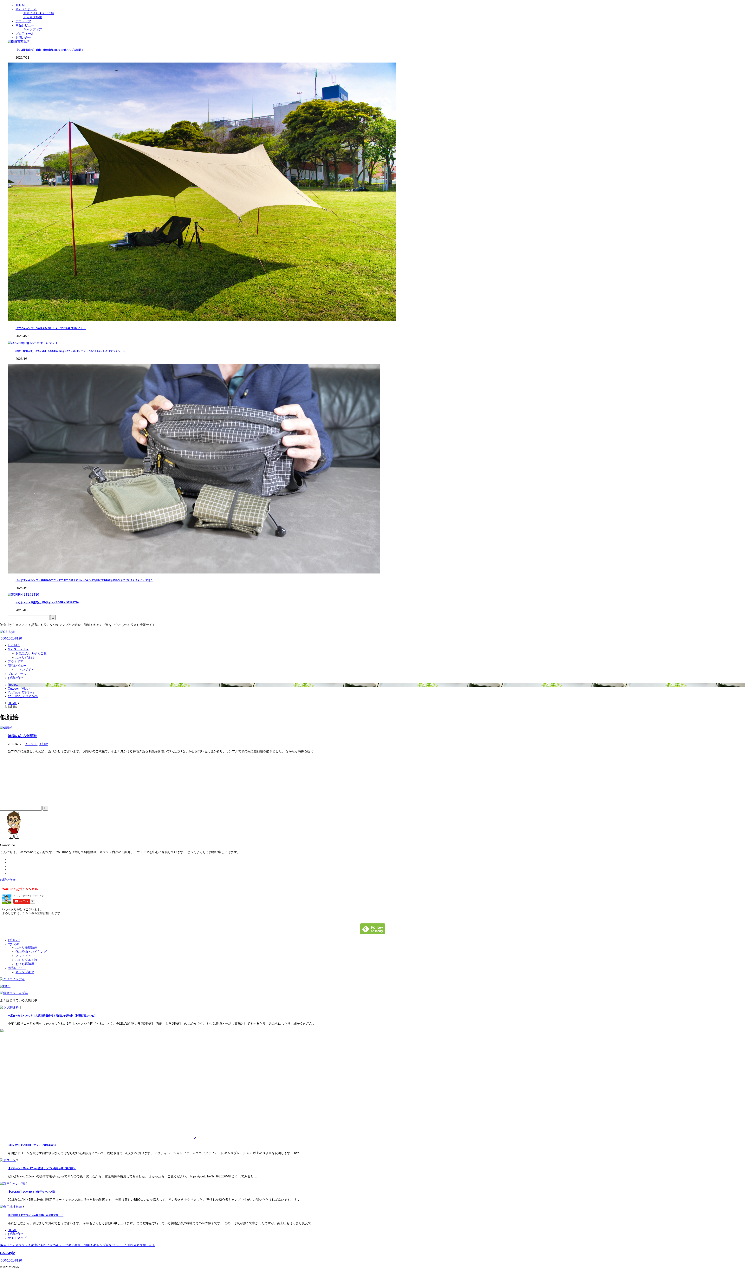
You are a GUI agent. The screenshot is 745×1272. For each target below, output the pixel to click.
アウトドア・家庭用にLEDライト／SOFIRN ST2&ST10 (47, 602)
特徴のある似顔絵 (22, 736)
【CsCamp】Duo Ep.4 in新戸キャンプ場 (31, 1191)
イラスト (31, 744)
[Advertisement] (29, 781)
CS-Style (7, 1253)
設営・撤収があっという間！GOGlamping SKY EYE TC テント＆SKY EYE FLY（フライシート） (72, 351)
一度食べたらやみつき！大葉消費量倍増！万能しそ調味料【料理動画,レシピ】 (52, 1015)
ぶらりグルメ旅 (26, 959)
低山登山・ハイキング (31, 951)
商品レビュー (17, 665)
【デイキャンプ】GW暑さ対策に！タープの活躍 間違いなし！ (51, 328)
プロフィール (17, 673)
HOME (12, 1230)
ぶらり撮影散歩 (26, 947)
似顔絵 (43, 744)
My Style (14, 944)
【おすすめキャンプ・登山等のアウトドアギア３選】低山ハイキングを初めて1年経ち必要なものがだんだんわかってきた (84, 580)
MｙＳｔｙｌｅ (18, 649)
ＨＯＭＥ (14, 645)
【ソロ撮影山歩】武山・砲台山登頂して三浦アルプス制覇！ (50, 49)
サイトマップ (17, 1238)
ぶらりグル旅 (25, 657)
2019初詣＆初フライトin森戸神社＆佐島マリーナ (35, 1215)
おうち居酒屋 (25, 964)
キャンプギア (25, 669)
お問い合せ (15, 678)
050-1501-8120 (11, 638)
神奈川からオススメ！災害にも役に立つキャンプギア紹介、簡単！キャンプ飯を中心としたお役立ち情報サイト (77, 1245)
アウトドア (15, 661)
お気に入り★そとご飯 (31, 653)
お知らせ (14, 940)
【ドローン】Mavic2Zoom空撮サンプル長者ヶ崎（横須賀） (42, 1168)
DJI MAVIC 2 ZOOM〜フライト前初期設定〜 (33, 1145)
